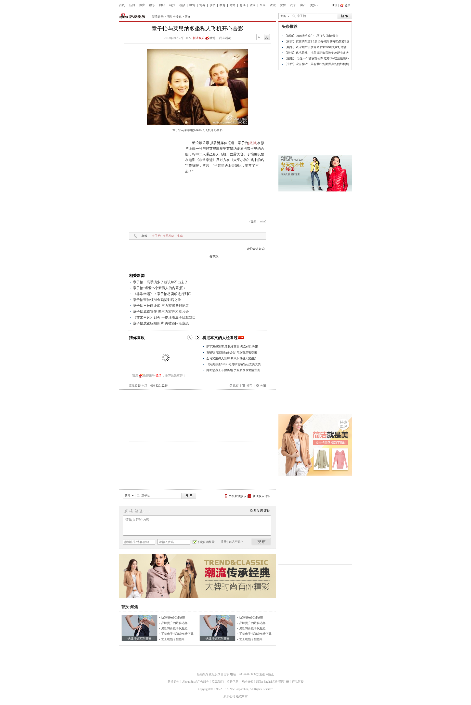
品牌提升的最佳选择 (174, 623)
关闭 (263, 385)
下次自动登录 (206, 542)
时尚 (233, 5)
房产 (303, 5)
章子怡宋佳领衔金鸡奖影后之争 (157, 300)
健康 (253, 5)
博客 (202, 5)
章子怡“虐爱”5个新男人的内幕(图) (159, 288)
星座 (263, 5)
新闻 (132, 5)
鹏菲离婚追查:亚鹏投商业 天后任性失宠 (232, 346)
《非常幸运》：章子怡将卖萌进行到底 (162, 294)
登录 (158, 375)
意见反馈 (135, 385)
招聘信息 (232, 681)
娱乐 (152, 5)
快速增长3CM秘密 (173, 617)
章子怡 (156, 236)
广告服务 (203, 681)
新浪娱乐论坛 (261, 496)
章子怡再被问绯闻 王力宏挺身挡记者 (161, 306)
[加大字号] (267, 37)
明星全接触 (174, 16)
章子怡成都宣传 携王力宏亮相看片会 (161, 311)
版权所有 (242, 696)
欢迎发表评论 (256, 249)
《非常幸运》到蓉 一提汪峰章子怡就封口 (164, 317)
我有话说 (225, 38)
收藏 (273, 5)
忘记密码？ (236, 541)
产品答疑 (298, 681)
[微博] (252, 143)
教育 (222, 5)
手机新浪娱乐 (237, 496)
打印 (249, 385)
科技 (172, 5)
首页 (122, 5)
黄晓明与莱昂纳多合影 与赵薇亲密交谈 (231, 352)
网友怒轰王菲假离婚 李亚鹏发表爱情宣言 (233, 370)
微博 (192, 5)
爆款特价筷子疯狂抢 (174, 628)
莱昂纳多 (169, 236)
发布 (261, 542)
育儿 (243, 5)
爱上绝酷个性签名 (173, 639)
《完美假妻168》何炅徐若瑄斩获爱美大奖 (233, 364)
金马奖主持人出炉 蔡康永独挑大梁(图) (231, 358)
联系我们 (218, 681)
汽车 (293, 5)
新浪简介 (173, 681)
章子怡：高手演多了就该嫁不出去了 (160, 282)
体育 (142, 5)
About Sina (189, 681)
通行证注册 (281, 681)
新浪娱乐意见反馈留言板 (213, 674)
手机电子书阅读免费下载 (177, 634)
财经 (162, 5)
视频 (182, 5)
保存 (236, 385)
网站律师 (247, 681)
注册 (335, 5)
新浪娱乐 (158, 16)
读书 (212, 5)
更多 (313, 5)
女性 (283, 5)
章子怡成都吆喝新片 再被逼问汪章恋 (161, 323)
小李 (180, 236)
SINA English (264, 681)
